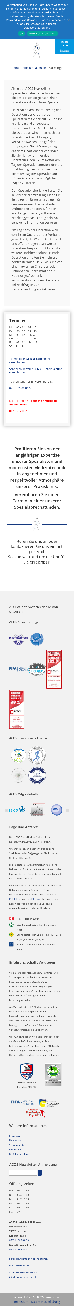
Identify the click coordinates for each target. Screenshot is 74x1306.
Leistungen (15, 1149)
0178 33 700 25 (18, 411)
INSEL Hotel (15, 899)
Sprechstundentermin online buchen (28, 1258)
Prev (6, 810)
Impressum (15, 1135)
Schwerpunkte (16, 1145)
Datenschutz (16, 1140)
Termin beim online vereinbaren (30, 360)
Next (67, 810)
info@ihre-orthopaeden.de (23, 1277)
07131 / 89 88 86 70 (19, 1249)
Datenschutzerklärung (45, 1302)
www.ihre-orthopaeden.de (23, 1272)
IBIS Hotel (36, 899)
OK (21, 33)
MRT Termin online (19, 1265)
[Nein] (69, 19)
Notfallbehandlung (19, 1154)
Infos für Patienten (34, 68)
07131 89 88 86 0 (20, 388)
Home (15, 68)
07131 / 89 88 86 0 (19, 1240)
